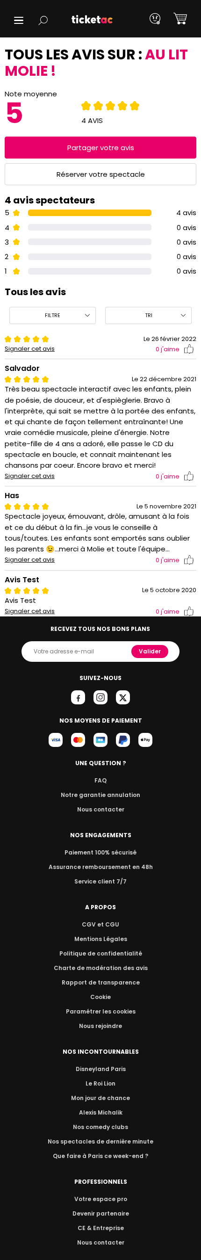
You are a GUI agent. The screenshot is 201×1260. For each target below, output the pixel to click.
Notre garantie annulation (100, 795)
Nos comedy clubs (100, 1127)
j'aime (167, 349)
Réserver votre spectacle (101, 174)
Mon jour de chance (100, 1098)
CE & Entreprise (101, 1228)
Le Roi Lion (100, 1083)
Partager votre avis (100, 147)
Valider (150, 651)
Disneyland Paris (101, 1069)
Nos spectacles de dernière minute (100, 1141)
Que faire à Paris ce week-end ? (100, 1156)
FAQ (100, 780)
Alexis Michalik (100, 1112)
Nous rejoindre (100, 1026)
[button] (18, 20)
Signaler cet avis (30, 349)
